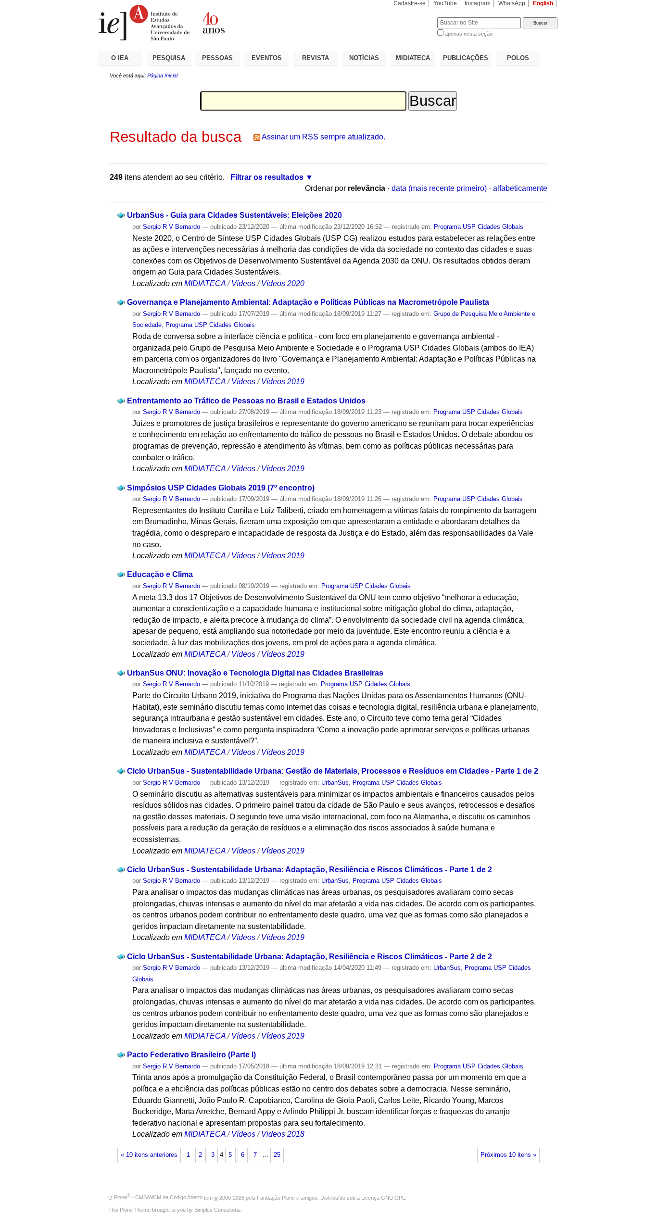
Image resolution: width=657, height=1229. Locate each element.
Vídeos (243, 283)
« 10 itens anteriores (149, 1155)
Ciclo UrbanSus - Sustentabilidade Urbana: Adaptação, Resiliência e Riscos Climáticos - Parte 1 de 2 (309, 869)
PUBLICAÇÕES (465, 58)
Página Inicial (162, 75)
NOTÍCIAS (364, 58)
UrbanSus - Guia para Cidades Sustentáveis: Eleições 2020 (234, 215)
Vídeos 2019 (282, 381)
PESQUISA (168, 58)
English (543, 3)
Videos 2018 (282, 1134)
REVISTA (315, 58)
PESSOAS (217, 58)
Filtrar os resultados (266, 177)
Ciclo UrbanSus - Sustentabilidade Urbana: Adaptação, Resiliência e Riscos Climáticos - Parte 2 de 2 (309, 957)
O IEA (119, 58)
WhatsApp (511, 3)
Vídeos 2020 (282, 283)
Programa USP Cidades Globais (478, 226)
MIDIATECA (413, 58)
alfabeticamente (520, 188)
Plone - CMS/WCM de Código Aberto (158, 1197)
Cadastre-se (409, 3)
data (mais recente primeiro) (439, 188)
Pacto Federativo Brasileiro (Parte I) (191, 1055)
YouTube (445, 3)
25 (277, 1155)
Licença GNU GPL (383, 1197)
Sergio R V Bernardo (171, 226)
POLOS (518, 58)
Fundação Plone (276, 1197)
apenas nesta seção (469, 34)
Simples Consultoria (217, 1210)
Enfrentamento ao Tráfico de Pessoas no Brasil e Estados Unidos (246, 401)
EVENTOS (267, 58)
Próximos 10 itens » (508, 1155)
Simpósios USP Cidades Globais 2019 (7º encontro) (221, 488)
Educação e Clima (160, 574)
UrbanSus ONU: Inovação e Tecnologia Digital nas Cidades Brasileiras (255, 673)
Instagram (478, 3)
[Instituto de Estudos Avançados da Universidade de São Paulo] (213, 22)
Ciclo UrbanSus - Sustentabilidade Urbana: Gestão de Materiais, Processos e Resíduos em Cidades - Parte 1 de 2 (332, 771)
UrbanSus (335, 782)
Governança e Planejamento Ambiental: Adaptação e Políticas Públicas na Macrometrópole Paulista (308, 302)
